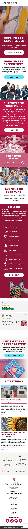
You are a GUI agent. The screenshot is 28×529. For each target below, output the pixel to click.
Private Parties (14, 503)
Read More (4, 414)
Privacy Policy (15, 527)
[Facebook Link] (7, 521)
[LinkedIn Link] (16, 521)
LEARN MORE (14, 130)
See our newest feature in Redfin (11, 400)
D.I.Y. (14, 507)
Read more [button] (4, 328)
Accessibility (21, 527)
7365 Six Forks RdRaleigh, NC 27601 (14, 496)
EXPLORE (14, 77)
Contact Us (14, 513)
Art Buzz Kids (14, 504)
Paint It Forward (14, 509)
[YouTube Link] (20, 521)
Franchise (14, 512)
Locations (14, 511)
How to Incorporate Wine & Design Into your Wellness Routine (13, 433)
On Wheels (14, 508)
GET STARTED (14, 355)
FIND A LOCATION (14, 52)
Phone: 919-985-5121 (14, 498)
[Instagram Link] (12, 521)
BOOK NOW (14, 275)
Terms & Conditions (8, 527)
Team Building (14, 505)
